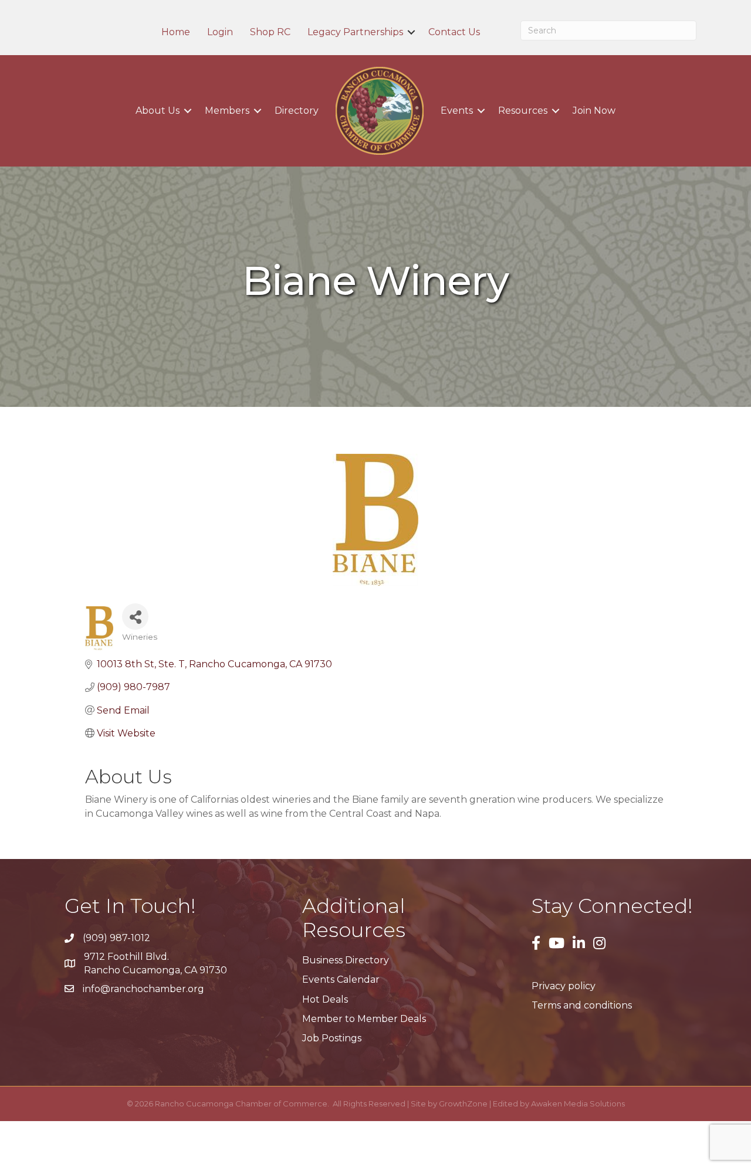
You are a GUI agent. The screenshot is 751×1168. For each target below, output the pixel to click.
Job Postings (331, 1038)
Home (175, 32)
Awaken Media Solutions (578, 1103)
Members (227, 110)
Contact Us (454, 32)
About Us (158, 110)
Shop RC (270, 32)
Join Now (594, 110)
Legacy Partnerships (355, 32)
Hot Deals (325, 999)
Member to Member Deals (364, 1018)
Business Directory (345, 960)
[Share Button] (135, 616)
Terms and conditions (582, 1005)
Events (457, 110)
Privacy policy (564, 986)
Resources (522, 110)
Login (220, 32)
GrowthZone (463, 1103)
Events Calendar (341, 979)
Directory (297, 110)
